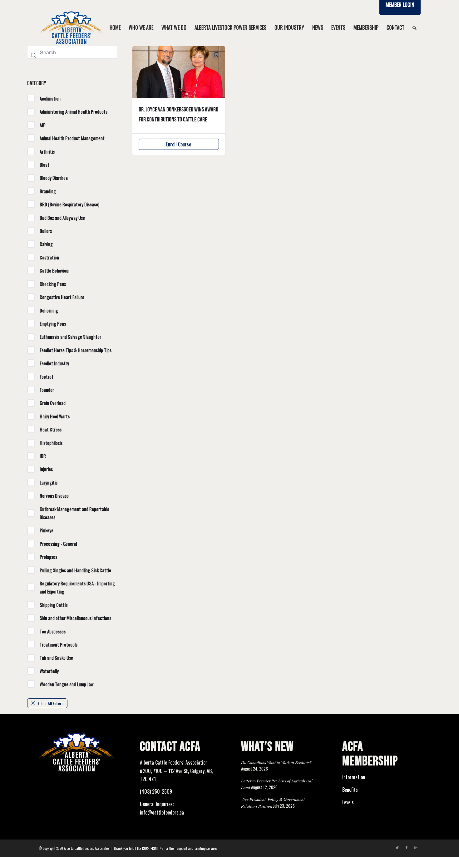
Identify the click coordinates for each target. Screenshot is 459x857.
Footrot (46, 376)
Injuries (46, 468)
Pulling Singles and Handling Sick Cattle (75, 570)
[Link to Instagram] (416, 847)
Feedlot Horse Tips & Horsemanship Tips (75, 350)
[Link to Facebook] (406, 847)
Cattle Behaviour (55, 270)
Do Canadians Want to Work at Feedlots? (276, 762)
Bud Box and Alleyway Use (62, 217)
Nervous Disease (54, 495)
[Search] (414, 27)
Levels (348, 802)
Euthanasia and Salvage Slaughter (70, 336)
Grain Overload (53, 402)
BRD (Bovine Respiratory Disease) (69, 204)
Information (353, 777)
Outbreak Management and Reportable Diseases (74, 512)
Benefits (350, 789)
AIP (43, 124)
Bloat (44, 164)
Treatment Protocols (58, 644)
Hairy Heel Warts (55, 416)
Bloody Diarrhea (54, 177)
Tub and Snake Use (56, 657)
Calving (46, 243)
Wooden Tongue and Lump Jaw (67, 684)
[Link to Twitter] (397, 847)
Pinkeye (46, 530)
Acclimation (50, 98)
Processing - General (58, 543)
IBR (43, 455)
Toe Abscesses (53, 631)
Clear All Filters (50, 703)
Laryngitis (48, 482)
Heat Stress (51, 429)
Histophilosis (51, 442)
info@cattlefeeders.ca (162, 812)
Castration (49, 257)
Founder (47, 389)
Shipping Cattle (54, 604)
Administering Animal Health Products (73, 111)
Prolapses (48, 556)
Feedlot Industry (54, 363)
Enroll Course (178, 144)
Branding (48, 191)
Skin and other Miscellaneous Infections (75, 617)
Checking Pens (53, 283)
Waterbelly (49, 670)
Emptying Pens (53, 323)
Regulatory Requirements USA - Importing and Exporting (77, 587)
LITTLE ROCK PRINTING (148, 848)
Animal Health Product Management (72, 138)
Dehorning (49, 310)
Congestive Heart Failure (62, 296)
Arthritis (47, 151)
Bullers (46, 230)
